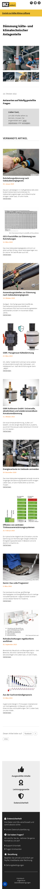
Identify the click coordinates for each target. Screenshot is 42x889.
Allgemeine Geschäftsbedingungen (22, 881)
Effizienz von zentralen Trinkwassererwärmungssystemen (18, 526)
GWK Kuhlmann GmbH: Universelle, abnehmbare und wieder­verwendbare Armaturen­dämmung (20, 411)
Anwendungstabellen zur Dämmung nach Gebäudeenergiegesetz (19, 293)
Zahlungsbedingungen (14, 865)
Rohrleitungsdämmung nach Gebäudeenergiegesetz (16, 179)
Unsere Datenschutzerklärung (17, 829)
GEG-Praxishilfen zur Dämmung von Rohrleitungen (19, 237)
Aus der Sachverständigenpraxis (17, 694)
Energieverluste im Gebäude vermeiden (21, 469)
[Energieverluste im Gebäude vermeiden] (21, 453)
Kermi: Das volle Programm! (16, 583)
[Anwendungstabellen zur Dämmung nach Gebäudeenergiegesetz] (21, 276)
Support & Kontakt (13, 845)
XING (6, 739)
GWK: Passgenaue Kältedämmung (18, 352)
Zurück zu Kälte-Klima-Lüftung (16, 13)
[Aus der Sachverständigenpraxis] (21, 678)
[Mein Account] (35, 3)
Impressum (20, 878)
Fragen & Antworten (13, 849)
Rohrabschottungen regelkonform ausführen (18, 639)
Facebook (28, 733)
